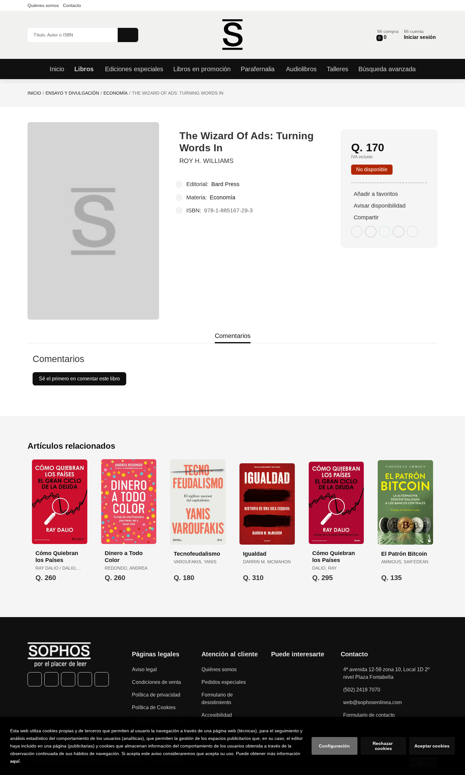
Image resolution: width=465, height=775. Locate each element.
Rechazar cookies (383, 746)
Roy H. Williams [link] (206, 160)
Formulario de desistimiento (217, 698)
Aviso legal (144, 669)
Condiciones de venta (156, 682)
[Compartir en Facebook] (357, 231)
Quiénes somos (43, 5)
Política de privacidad (156, 694)
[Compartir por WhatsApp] (384, 231)
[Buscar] (128, 35)
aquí (15, 761)
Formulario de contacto (369, 715)
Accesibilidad (217, 715)
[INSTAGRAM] (68, 679)
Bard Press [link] (225, 184)
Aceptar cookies (432, 745)
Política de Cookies (154, 707)
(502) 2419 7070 (361, 689)
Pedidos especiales (224, 682)
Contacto (72, 5)
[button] (388, 34)
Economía (115, 93)
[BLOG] (102, 679)
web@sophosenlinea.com (372, 702)
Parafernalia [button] (258, 69)
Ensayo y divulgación (72, 93)
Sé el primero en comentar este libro (79, 378)
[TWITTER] (51, 679)
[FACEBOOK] (35, 679)
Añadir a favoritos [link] (376, 194)
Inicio (34, 93)
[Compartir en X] (370, 231)
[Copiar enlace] (412, 231)
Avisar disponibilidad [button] (380, 206)
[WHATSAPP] (85, 679)
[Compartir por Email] (398, 231)
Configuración (334, 745)
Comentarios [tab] (233, 335)
